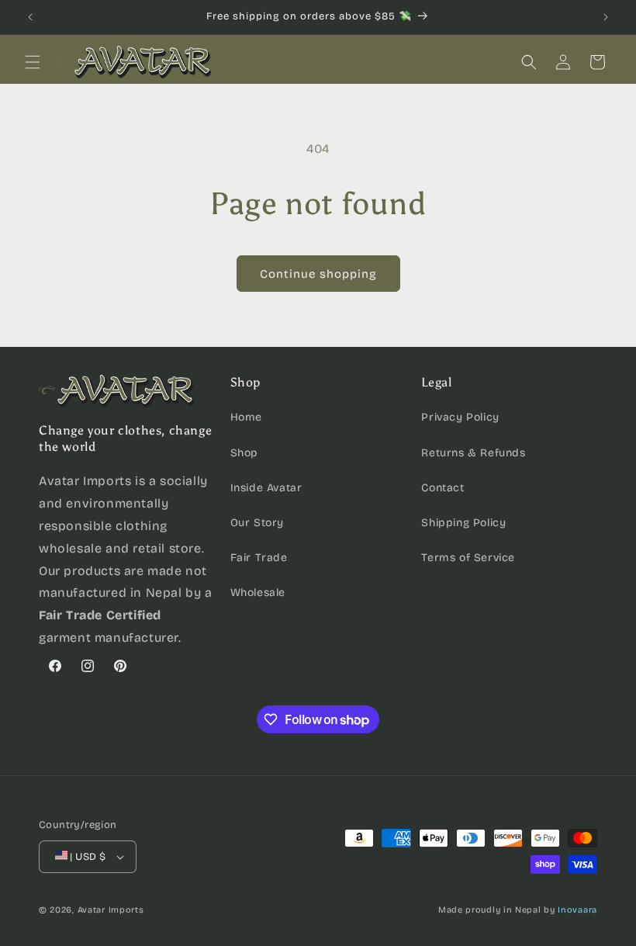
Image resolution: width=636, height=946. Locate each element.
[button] (33, 62)
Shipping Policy (463, 522)
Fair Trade (259, 557)
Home (246, 417)
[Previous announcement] (30, 17)
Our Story (257, 522)
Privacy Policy (460, 417)
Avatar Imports (111, 910)
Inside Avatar (266, 487)
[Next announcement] (606, 17)
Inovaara (577, 910)
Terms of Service (468, 557)
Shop (244, 452)
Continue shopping (318, 274)
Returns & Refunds (473, 452)
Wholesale (257, 592)
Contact (442, 487)
